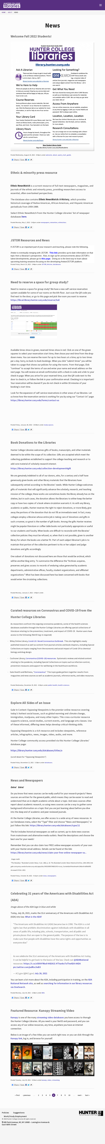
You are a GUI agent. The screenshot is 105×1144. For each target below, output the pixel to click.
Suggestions (18, 1112)
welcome (49, 155)
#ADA (78, 963)
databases (57, 264)
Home (4, 12)
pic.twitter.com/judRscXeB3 (27, 967)
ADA (43, 993)
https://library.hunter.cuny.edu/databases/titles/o (36, 750)
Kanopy (15, 1017)
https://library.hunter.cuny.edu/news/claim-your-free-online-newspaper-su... (48, 852)
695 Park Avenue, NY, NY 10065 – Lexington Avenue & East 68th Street (25, 1123)
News (16, 12)
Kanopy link (16, 1038)
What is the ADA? (33, 916)
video (49, 1080)
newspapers (45, 222)
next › (80, 1095)
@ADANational (81, 959)
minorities (53, 222)
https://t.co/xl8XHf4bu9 (35, 963)
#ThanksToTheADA (65, 963)
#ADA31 (51, 963)
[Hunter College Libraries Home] (26, 5)
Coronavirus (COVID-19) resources (41, 658)
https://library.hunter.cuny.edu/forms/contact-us (35, 400)
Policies (5, 1112)
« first (17, 1095)
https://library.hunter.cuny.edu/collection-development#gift (41, 468)
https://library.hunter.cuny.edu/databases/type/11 (55, 825)
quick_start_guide (64, 155)
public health (52, 685)
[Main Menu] (99, 5)
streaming (56, 1080)
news (45, 876)
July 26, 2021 (41, 973)
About (10, 12)
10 (69, 1095)
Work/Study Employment (15, 1116)
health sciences (63, 685)
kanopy (44, 1080)
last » (87, 1095)
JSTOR (44, 264)
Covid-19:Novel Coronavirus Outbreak (45, 641)
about (55, 155)
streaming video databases (50, 1017)
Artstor (49, 264)
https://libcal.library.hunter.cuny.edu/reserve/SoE (35, 299)
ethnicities (62, 222)
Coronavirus (39, 672)
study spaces (48, 425)
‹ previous (26, 1095)
